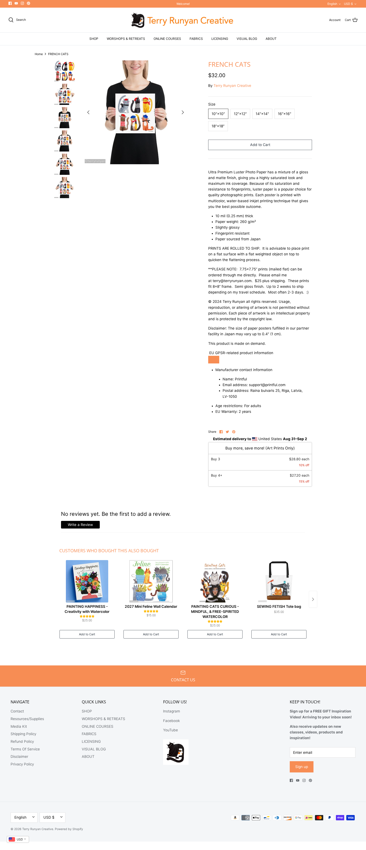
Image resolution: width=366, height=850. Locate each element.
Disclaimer (19, 756)
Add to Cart (260, 145)
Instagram (171, 711)
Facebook (171, 721)
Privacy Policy (22, 764)
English (332, 4)
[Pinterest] (28, 3)
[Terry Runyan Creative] (183, 20)
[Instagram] (22, 3)
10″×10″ (218, 114)
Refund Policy (22, 741)
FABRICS (196, 39)
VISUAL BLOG (247, 39)
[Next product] (313, 599)
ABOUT (271, 39)
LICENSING (219, 39)
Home (39, 54)
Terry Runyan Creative (232, 85)
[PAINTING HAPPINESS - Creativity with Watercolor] (87, 581)
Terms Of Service (25, 749)
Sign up (301, 767)
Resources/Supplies (27, 719)
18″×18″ (218, 126)
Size (211, 104)
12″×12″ (240, 114)
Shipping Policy (23, 734)
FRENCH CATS (58, 54)
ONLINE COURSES (167, 39)
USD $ (348, 4)
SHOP (93, 39)
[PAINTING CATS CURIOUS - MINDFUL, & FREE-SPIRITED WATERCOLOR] (215, 581)
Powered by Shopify (69, 829)
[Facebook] (10, 3)
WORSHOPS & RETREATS (126, 39)
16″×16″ (284, 114)
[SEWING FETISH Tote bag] (278, 581)
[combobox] (18, 839)
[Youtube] (16, 3)
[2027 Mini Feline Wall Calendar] (151, 581)
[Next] (182, 112)
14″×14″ (262, 114)
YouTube (170, 730)
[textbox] (260, 292)
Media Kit (19, 726)
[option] (135, 112)
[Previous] (88, 112)
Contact (17, 711)
